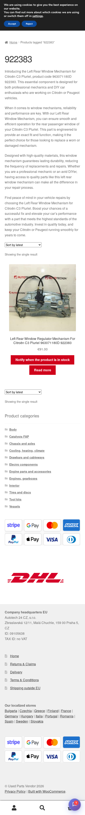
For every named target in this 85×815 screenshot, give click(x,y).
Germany (11, 716)
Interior (14, 485)
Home (13, 42)
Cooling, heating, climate (27, 450)
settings (37, 16)
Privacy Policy (15, 791)
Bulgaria (11, 710)
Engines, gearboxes (23, 478)
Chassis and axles (22, 443)
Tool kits (15, 499)
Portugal (51, 716)
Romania (66, 716)
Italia (39, 716)
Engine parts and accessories (30, 471)
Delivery (16, 672)
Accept (12, 23)
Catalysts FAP (19, 436)
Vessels (14, 506)
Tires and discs (20, 492)
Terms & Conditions (24, 680)
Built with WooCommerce (46, 791)
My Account (14, 808)
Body (13, 429)
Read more (42, 370)
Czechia (26, 710)
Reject (29, 23)
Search (42, 808)
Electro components (23, 464)
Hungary (27, 716)
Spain (9, 721)
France (66, 710)
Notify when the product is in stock (42, 359)
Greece (39, 710)
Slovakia (37, 721)
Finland (53, 710)
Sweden (22, 721)
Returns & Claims (23, 664)
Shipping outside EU (25, 688)
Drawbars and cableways (26, 457)
